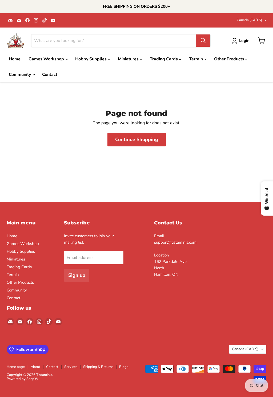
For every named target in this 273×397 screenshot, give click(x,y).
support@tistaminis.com (175, 242)
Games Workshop (47, 59)
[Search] (203, 40)
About (35, 366)
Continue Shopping (136, 139)
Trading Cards (164, 59)
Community (20, 74)
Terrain (196, 59)
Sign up (76, 275)
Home (15, 59)
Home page (16, 366)
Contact (49, 74)
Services (70, 366)
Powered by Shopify (22, 378)
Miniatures (129, 59)
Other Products (229, 59)
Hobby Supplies (91, 59)
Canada (249, 20)
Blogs (123, 366)
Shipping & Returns (98, 366)
